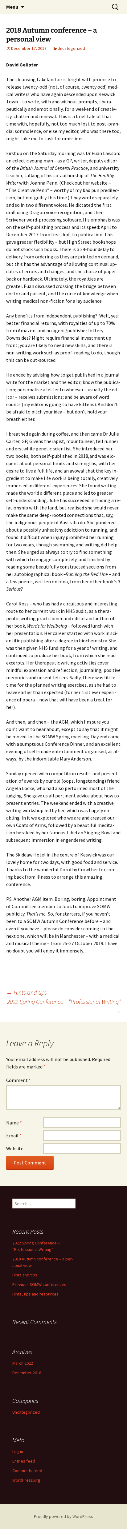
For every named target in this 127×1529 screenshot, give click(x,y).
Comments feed (27, 1470)
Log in (17, 1451)
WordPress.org (26, 1480)
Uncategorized (71, 48)
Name (14, 1123)
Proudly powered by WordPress (63, 1516)
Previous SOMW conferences (39, 1284)
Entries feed (23, 1461)
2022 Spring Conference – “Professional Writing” (64, 1006)
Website (14, 1148)
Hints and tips (26, 992)
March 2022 (22, 1363)
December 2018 (26, 1372)
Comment (18, 1080)
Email (14, 1135)
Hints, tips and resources (35, 1294)
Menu (12, 7)
